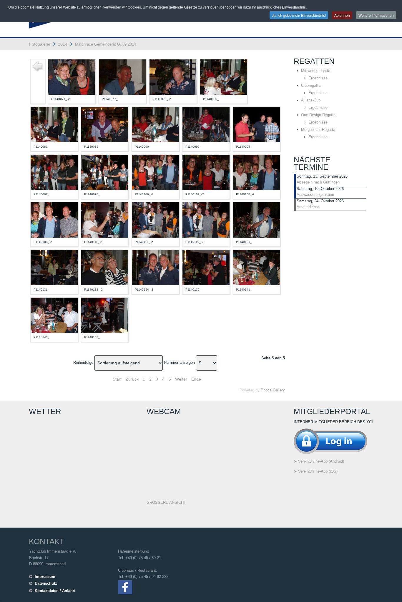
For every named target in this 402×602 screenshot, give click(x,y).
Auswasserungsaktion (315, 194)
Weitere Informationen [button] (376, 15)
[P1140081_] (54, 124)
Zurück (132, 379)
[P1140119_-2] (206, 219)
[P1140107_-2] (206, 172)
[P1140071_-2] (71, 76)
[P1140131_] (54, 267)
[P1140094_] (256, 124)
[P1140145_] (54, 315)
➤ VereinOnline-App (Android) (319, 461)
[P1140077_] (122, 76)
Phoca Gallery (273, 390)
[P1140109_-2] (54, 219)
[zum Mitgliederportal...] (330, 440)
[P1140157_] (104, 315)
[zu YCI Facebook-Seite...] (125, 587)
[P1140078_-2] (173, 76)
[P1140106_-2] (155, 172)
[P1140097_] (54, 172)
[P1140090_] (155, 124)
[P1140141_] (256, 267)
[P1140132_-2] (104, 267)
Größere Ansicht (166, 502)
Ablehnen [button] (342, 15)
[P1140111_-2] (104, 219)
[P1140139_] (206, 267)
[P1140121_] (256, 219)
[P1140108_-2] (256, 172)
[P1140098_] (104, 172)
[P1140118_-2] (155, 219)
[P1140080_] (223, 76)
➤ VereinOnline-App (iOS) (316, 471)
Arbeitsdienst (308, 207)
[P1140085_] (104, 124)
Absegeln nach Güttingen (318, 182)
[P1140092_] (206, 124)
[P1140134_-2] (155, 267)
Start (117, 379)
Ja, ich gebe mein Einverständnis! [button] (299, 15)
